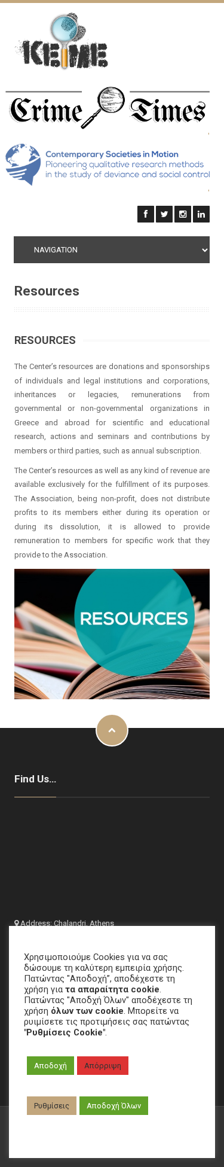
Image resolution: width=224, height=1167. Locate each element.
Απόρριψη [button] (102, 1065)
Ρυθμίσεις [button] (51, 1105)
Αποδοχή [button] (50, 1065)
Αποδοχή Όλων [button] (114, 1105)
